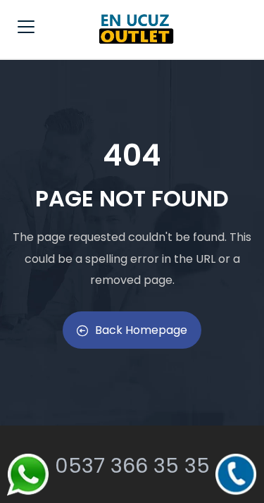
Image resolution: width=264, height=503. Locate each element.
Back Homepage (141, 330)
